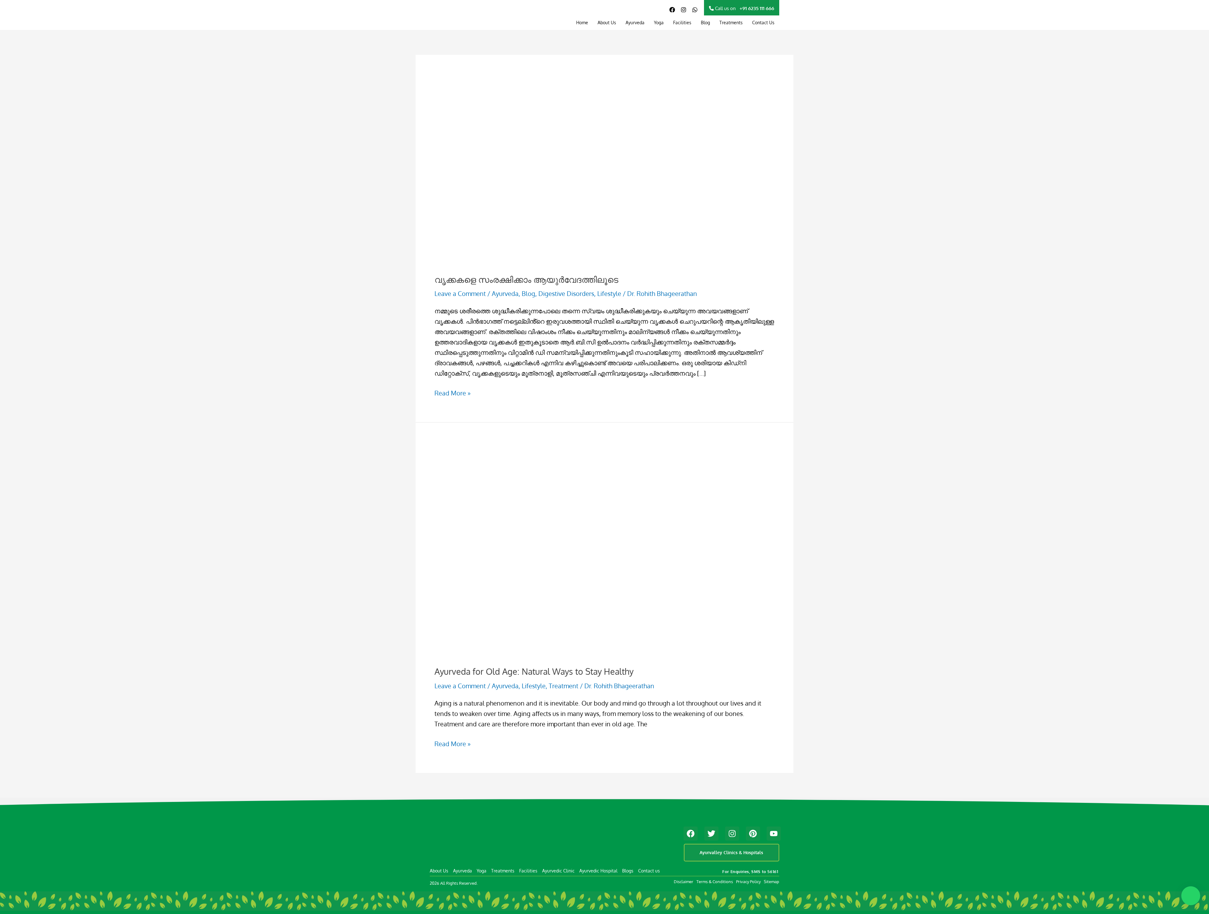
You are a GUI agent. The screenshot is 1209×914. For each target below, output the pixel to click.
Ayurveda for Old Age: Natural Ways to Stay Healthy (533, 671)
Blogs (627, 870)
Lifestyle (609, 293)
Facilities (682, 22)
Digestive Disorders (566, 293)
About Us (607, 22)
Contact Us (763, 22)
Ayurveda (635, 22)
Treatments (731, 22)
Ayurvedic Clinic (558, 870)
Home (582, 22)
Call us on (744, 8)
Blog (705, 22)
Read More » (452, 392)
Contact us (649, 870)
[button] (1190, 895)
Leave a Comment (460, 293)
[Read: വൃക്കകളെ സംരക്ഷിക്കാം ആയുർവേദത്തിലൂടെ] (553, 196)
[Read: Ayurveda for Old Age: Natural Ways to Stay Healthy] (595, 548)
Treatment (563, 686)
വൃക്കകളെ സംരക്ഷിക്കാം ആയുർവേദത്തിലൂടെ (526, 279)
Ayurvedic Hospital (598, 870)
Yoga (659, 22)
